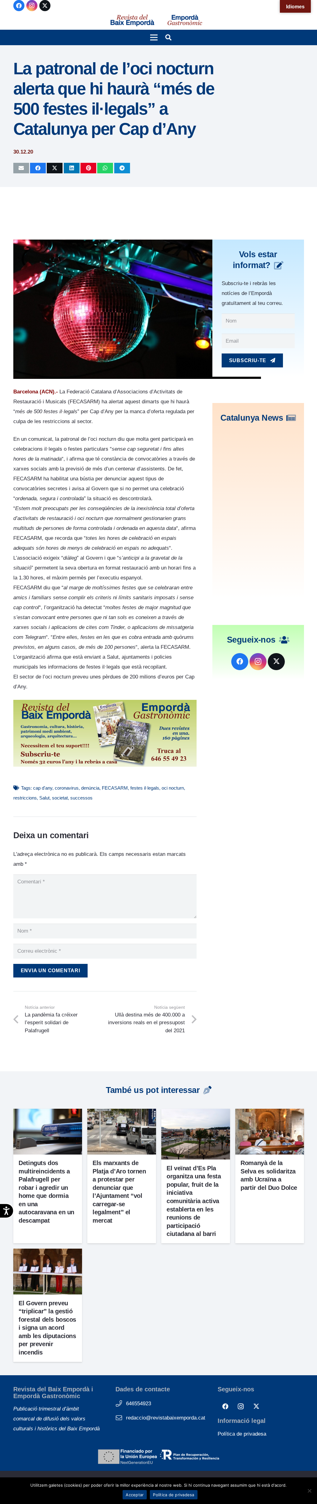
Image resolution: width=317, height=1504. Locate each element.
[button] (154, 37)
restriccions (25, 797)
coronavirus (67, 788)
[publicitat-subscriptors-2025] (105, 765)
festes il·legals (144, 788)
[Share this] (38, 168)
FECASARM (115, 788)
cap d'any (42, 788)
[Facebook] (18, 5)
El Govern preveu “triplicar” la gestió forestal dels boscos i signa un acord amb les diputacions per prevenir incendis (47, 1328)
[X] (44, 5)
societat (60, 797)
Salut (44, 797)
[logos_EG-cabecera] (184, 20)
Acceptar (135, 1494)
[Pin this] (88, 168)
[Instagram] (31, 5)
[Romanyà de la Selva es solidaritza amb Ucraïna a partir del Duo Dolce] (269, 1113)
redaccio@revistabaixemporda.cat (165, 1418)
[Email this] (21, 168)
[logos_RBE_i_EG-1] (132, 20)
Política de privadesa (242, 1434)
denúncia (90, 788)
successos (81, 797)
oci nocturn (173, 788)
